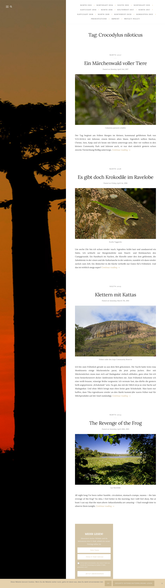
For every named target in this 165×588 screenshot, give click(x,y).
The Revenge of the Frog (115, 423)
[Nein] (162, 583)
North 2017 (115, 55)
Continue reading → (121, 150)
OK (108, 583)
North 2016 (115, 169)
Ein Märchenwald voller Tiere (115, 63)
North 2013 (115, 415)
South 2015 (115, 286)
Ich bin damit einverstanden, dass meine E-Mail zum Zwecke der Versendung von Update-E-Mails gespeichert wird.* (93, 565)
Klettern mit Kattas (115, 295)
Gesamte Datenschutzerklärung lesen (133, 583)
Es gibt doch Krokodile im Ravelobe (115, 177)
